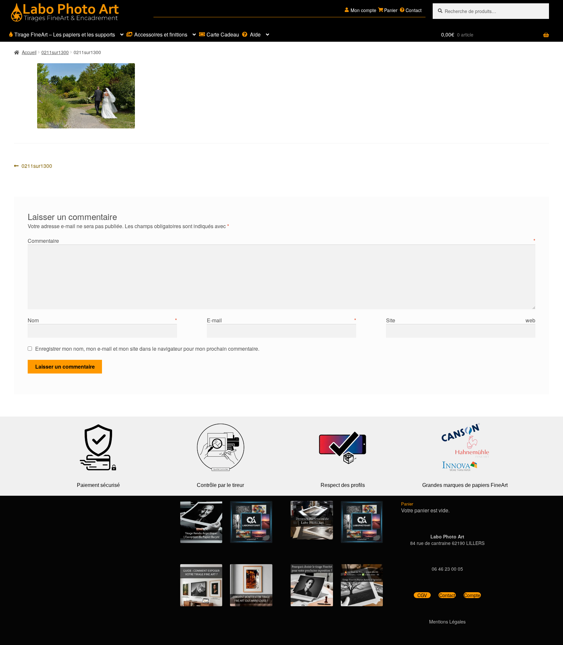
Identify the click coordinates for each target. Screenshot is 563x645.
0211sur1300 (55, 52)
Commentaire (281, 240)
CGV (422, 595)
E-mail (281, 320)
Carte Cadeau (223, 34)
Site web (460, 320)
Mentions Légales (447, 621)
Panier (390, 10)
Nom (102, 320)
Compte (472, 595)
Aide (255, 34)
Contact (414, 10)
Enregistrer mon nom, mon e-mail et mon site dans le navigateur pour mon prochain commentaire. (147, 348)
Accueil (29, 52)
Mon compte (363, 10)
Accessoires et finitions (160, 34)
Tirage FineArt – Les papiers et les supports (64, 34)
